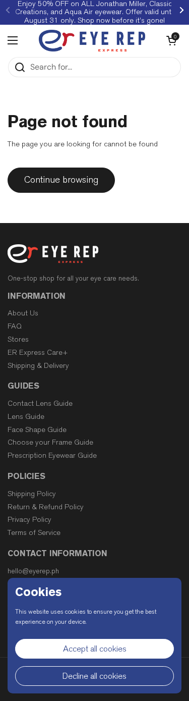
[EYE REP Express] (92, 40)
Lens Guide (26, 416)
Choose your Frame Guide (50, 442)
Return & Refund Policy (46, 507)
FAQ (15, 326)
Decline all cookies (94, 676)
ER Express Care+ (38, 352)
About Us (23, 313)
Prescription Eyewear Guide (52, 455)
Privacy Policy (29, 519)
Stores (18, 339)
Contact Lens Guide (40, 403)
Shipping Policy (32, 494)
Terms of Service (34, 532)
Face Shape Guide (37, 429)
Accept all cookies (95, 649)
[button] (171, 40)
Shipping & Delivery (38, 365)
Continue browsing (61, 179)
